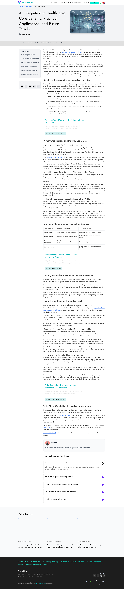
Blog (24, 43)
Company (85, 3)
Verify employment (49, 574)
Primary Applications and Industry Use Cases (30, 59)
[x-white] (98, 575)
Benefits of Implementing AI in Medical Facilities (28, 55)
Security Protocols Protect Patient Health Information (29, 67)
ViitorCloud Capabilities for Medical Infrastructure (29, 75)
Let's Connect (94, 2)
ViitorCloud (46, 427)
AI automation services (64, 416)
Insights (34, 574)
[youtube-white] (104, 575)
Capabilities (53, 3)
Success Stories (76, 3)
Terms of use (39, 577)
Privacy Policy (21, 577)
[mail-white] (94, 575)
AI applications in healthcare (56, 158)
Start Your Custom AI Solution (53, 268)
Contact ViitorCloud (49, 433)
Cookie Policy (30, 577)
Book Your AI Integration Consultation (55, 134)
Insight (67, 3)
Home (20, 43)
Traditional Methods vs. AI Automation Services (30, 63)
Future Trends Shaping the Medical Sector (29, 71)
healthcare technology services (71, 52)
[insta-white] (101, 575)
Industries (61, 3)
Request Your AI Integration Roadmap (55, 399)
